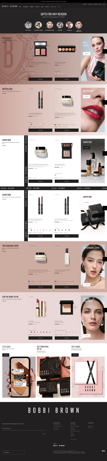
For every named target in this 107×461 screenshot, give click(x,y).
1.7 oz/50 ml (58, 124)
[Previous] (2, 1)
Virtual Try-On (90, 427)
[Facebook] (56, 445)
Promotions (73, 429)
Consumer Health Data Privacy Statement (60, 452)
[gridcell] (29, 73)
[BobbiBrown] (9, 6)
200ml (57, 281)
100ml (62, 281)
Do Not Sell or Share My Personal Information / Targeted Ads (76, 452)
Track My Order (56, 424)
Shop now (87, 284)
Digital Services (91, 426)
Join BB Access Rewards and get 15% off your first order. (53, 1)
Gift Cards (72, 434)
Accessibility (82, 451)
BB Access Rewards (57, 426)
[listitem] (40, 60)
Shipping (72, 427)
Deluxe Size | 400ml (70, 281)
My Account (56, 427)
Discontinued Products (75, 431)
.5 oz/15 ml (74, 124)
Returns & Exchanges (75, 426)
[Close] (104, 1)
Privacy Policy (56, 451)
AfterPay (72, 435)
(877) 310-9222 (73, 439)
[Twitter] (58, 445)
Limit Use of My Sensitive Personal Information (66, 451)
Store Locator (56, 429)
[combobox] (13, 452)
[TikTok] (61, 445)
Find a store (90, 4)
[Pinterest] (59, 445)
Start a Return (73, 424)
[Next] (102, 1)
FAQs (72, 432)
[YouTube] (63, 445)
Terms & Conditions (77, 451)
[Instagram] (54, 445)
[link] (104, 4)
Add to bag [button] (40, 79)
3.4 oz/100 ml (66, 124)
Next (105, 51)
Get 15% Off (96, 4)
